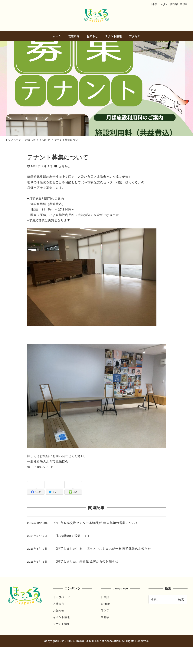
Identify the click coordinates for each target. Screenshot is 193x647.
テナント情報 (61, 623)
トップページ (61, 597)
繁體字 (184, 4)
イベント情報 (61, 617)
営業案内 (58, 603)
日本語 (154, 4)
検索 (181, 599)
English (163, 4)
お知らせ (58, 610)
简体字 (174, 4)
